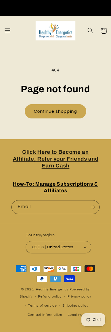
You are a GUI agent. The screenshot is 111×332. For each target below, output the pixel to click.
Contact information (45, 314)
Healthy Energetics (52, 289)
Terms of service (42, 305)
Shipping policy (75, 305)
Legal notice (78, 314)
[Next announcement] (104, 7)
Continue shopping (55, 111)
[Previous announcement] (6, 7)
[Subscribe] (92, 207)
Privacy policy (79, 296)
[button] (7, 30)
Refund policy (50, 296)
